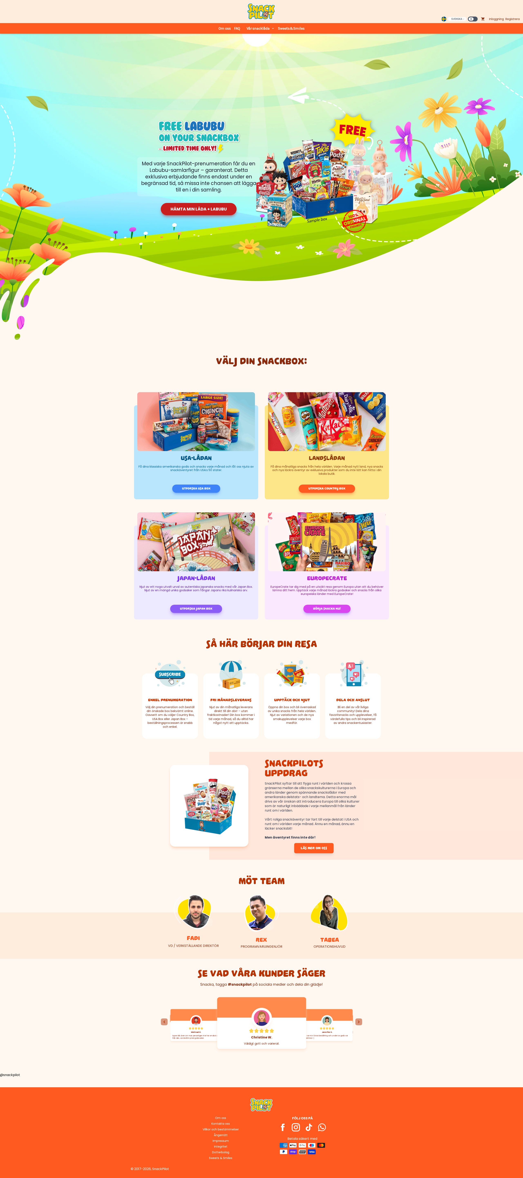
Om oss (225, 28)
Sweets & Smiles (220, 1158)
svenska (456, 19)
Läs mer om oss (314, 848)
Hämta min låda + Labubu (199, 209)
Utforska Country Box (326, 488)
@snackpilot (10, 1075)
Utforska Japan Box (196, 609)
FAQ (237, 28)
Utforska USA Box (196, 488)
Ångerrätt (221, 1135)
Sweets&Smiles (291, 28)
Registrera (512, 19)
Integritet (220, 1146)
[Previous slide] (164, 1022)
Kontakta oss (220, 1124)
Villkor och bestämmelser (221, 1129)
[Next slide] (359, 1022)
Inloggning (496, 19)
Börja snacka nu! (327, 609)
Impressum (221, 1141)
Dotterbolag (220, 1152)
